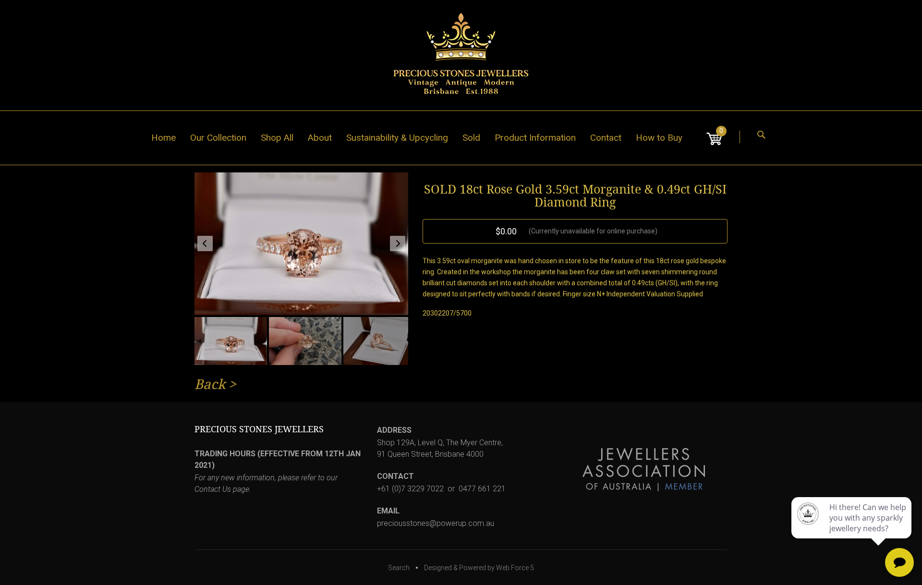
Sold (471, 137)
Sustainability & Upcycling (397, 137)
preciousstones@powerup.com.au (435, 523)
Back (209, 384)
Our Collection (218, 137)
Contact (605, 137)
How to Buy (659, 137)
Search (399, 568)
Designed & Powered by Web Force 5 (479, 568)
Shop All (277, 137)
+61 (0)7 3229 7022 (410, 488)
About (320, 137)
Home (163, 137)
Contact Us (212, 489)
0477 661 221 (482, 488)
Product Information (535, 137)
